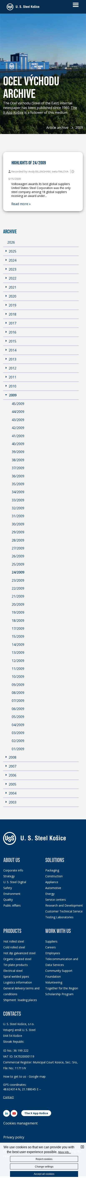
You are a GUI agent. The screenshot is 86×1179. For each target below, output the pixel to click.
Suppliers (51, 941)
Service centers (55, 900)
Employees (52, 953)
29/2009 (18, 532)
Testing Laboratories (59, 917)
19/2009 (18, 612)
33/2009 (18, 500)
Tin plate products (15, 965)
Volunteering (53, 982)
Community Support (58, 971)
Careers (50, 947)
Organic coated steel (17, 959)
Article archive (57, 127)
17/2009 (18, 628)
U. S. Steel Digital (14, 882)
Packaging (52, 870)
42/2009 (18, 427)
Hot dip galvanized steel (19, 953)
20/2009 (18, 604)
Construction (54, 876)
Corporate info (13, 870)
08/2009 (18, 692)
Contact (8, 1097)
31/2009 (18, 516)
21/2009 (18, 596)
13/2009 (18, 652)
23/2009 (18, 580)
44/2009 (18, 411)
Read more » (21, 204)
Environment (11, 894)
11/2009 (18, 668)
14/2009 (18, 644)
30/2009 (18, 524)
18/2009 (18, 620)
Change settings (44, 1166)
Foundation (53, 976)
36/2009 (18, 476)
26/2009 (18, 556)
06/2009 (18, 708)
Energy (49, 894)
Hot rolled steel (13, 941)
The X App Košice (36, 1113)
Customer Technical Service (64, 911)
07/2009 (18, 700)
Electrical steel (13, 971)
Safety (7, 888)
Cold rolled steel (14, 947)
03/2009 (18, 733)
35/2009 (18, 484)
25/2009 (18, 564)
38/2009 (18, 460)
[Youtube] (14, 1113)
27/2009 (18, 548)
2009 (79, 127)
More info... (64, 1152)
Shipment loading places (20, 1000)
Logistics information (17, 982)
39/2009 (18, 452)
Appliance (51, 882)
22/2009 (18, 588)
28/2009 (18, 540)
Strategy (9, 876)
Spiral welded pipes (16, 976)
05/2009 (18, 716)
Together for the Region (61, 988)
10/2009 (18, 676)
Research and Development (64, 905)
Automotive (53, 888)
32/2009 (18, 508)
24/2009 (18, 572)
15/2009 (18, 636)
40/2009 (18, 444)
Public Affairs (12, 905)
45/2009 (18, 403)
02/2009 (18, 740)
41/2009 (18, 436)
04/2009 (18, 725)
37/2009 (18, 468)
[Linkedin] (6, 1113)
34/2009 (18, 492)
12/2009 (18, 660)
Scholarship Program (59, 994)
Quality (8, 900)
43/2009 (18, 420)
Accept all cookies (44, 1174)
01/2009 (18, 749)
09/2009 (18, 684)
